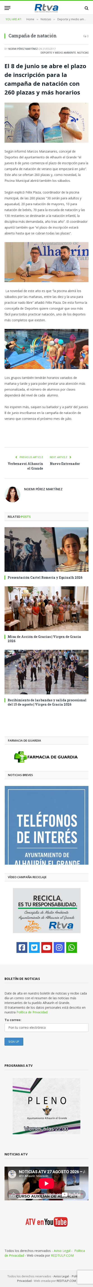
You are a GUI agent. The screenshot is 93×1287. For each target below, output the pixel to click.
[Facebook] (21, 947)
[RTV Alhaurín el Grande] (46, 8)
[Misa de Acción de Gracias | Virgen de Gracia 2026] (46, 608)
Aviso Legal (62, 1251)
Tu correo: (13, 1020)
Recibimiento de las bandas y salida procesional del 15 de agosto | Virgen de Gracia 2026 (47, 702)
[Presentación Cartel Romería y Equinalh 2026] (46, 549)
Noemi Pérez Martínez (23, 48)
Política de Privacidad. (32, 1012)
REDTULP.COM (62, 1255)
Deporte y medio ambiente (58, 52)
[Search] (86, 8)
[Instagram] (59, 947)
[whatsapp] (71, 947)
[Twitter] (34, 947)
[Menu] (7, 8)
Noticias (82, 52)
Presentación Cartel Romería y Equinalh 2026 (45, 577)
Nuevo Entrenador (65, 463)
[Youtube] (46, 947)
